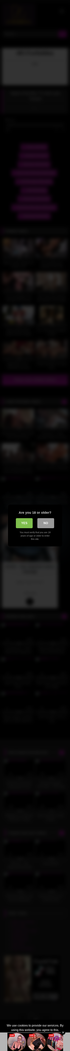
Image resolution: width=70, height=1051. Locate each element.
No (45, 523)
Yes (24, 523)
